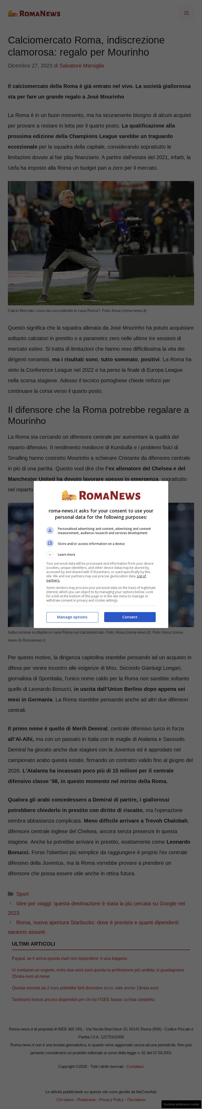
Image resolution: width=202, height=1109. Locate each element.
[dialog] (101, 554)
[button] (101, 554)
